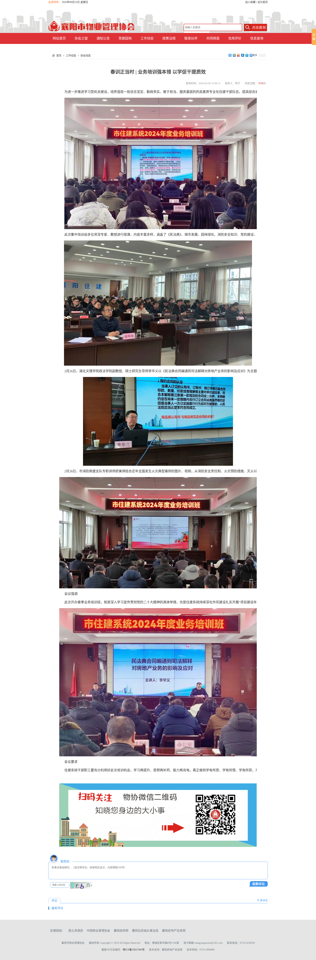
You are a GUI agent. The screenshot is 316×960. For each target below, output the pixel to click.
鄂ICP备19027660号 (134, 949)
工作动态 (147, 38)
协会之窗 (81, 38)
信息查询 (256, 38)
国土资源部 (75, 930)
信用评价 (234, 38)
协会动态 (85, 55)
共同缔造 (212, 38)
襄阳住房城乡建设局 (145, 930)
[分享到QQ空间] (234, 55)
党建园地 (125, 38)
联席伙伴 (191, 38)
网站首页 (59, 38)
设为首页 (262, 2)
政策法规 (169, 38)
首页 (58, 55)
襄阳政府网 (121, 930)
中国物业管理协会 (98, 930)
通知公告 (103, 38)
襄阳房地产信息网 (173, 930)
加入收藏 (250, 2)
